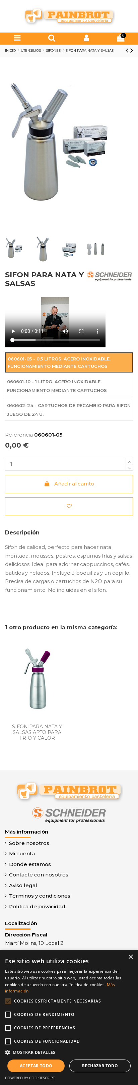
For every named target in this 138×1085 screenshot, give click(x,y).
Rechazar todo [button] (100, 1066)
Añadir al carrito (74, 483)
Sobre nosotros (29, 843)
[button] (69, 1052)
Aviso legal (23, 885)
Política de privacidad (37, 906)
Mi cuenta (22, 853)
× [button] (130, 957)
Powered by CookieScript (30, 1077)
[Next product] (131, 50)
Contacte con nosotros (38, 874)
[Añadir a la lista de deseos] (69, 506)
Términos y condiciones (39, 896)
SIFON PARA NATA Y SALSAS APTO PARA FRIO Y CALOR (37, 732)
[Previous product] (128, 50)
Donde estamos (30, 864)
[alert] (69, 1017)
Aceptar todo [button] (36, 1066)
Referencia (19, 435)
